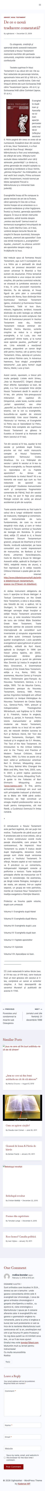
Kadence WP (24, 1484)
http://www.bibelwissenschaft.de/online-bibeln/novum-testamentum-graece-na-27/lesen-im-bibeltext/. (22, 580)
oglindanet (10, 34)
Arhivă (7, 17)
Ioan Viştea (12, 1241)
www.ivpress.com (13, 786)
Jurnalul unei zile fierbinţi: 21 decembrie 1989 (34, 1014)
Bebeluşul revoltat (15, 1195)
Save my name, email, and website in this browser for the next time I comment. (22, 1457)
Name (8, 1425)
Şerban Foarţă (13, 1154)
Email (8, 1437)
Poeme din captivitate (17, 1216)
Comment (10, 1391)
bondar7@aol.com (30, 1342)
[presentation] (22, 1058)
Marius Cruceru (14, 1084)
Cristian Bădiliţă (14, 1200)
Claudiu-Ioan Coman (16, 1130)
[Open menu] (40, 5)
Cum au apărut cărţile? (18, 1125)
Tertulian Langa (14, 1221)
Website (9, 1448)
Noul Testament (18, 17)
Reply (8, 1362)
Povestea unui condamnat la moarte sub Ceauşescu (10, 1016)
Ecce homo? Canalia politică (21, 1236)
